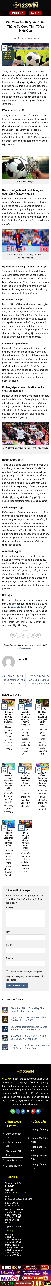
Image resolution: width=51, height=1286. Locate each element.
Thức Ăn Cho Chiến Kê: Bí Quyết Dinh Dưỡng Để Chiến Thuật (42, 717)
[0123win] (25, 5)
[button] (4, 4)
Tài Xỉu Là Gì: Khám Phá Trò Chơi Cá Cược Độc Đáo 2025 (8, 715)
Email (9, 945)
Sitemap (9, 1230)
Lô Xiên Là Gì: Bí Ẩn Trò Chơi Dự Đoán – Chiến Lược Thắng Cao (30, 1047)
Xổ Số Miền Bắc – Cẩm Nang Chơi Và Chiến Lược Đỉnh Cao (8, 780)
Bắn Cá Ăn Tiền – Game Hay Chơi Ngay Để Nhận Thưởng (42, 779)
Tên (8, 932)
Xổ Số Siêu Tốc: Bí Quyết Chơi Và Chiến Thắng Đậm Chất (38, 680)
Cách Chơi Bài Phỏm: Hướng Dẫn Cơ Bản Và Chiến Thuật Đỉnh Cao (29, 1028)
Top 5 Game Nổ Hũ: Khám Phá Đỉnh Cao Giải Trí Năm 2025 (28, 1019)
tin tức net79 (31, 645)
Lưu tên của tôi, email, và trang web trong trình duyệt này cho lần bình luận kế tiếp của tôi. (24, 975)
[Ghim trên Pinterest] (33, 635)
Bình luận (10, 907)
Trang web (10, 958)
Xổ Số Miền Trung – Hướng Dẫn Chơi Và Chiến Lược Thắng (26, 839)
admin (36, 38)
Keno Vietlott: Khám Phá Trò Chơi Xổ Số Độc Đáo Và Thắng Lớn (25, 717)
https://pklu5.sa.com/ (16, 1192)
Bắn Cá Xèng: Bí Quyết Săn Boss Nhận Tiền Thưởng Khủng (8, 837)
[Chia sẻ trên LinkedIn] (38, 635)
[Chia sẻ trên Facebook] (17, 635)
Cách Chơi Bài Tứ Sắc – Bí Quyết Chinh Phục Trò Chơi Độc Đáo (13, 680)
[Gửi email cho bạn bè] (28, 635)
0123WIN (6, 1078)
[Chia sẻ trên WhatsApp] (12, 635)
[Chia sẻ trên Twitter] (23, 635)
